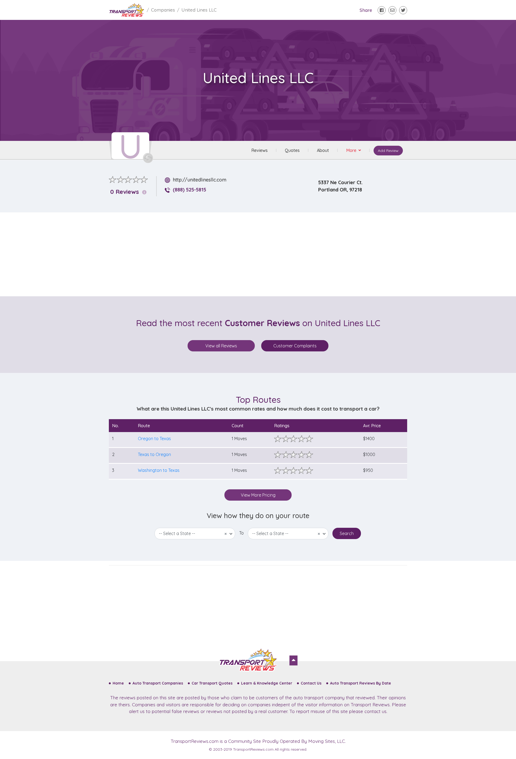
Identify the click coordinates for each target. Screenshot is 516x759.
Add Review (388, 150)
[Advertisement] (262, 254)
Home (118, 683)
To (241, 533)
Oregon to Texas (154, 438)
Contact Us (311, 683)
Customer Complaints (295, 345)
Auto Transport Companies (157, 683)
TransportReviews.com (194, 741)
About (323, 150)
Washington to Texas (159, 470)
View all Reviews (221, 345)
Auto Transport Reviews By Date (360, 683)
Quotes (292, 150)
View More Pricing (258, 495)
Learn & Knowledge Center (266, 683)
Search (347, 533)
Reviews (259, 150)
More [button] (351, 150)
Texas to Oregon (154, 454)
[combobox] (195, 533)
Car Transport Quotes (212, 683)
